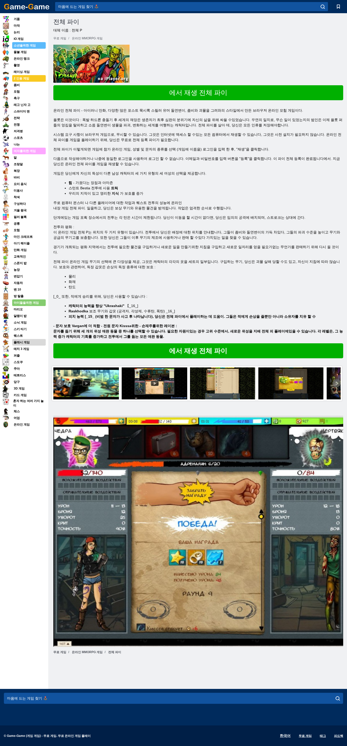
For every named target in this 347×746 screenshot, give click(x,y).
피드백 (338, 736)
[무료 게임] (27, 6)
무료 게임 (305, 736)
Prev (60, 383)
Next (337, 383)
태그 (323, 736)
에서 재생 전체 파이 (198, 92)
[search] (322, 6)
